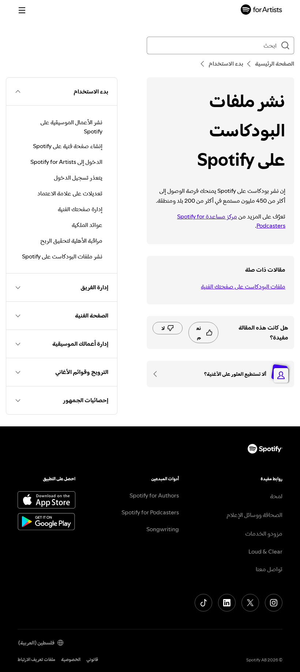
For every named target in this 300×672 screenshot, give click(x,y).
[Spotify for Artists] (261, 10)
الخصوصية (70, 659)
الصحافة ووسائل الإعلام (254, 515)
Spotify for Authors (154, 495)
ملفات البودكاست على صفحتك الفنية (243, 286)
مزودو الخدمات (263, 533)
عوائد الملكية (87, 225)
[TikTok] (203, 603)
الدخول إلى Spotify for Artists (66, 162)
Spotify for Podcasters (150, 512)
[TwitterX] (250, 603)
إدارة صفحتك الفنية (80, 209)
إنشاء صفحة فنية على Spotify (67, 146)
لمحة (276, 496)
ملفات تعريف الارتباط (36, 659)
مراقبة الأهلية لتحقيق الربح (71, 240)
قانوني (92, 659)
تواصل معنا (269, 569)
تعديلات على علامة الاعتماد (69, 193)
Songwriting (162, 529)
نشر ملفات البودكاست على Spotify (62, 256)
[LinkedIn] (227, 603)
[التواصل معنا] (158, 374)
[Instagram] (273, 603)
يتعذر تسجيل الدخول (78, 177)
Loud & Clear (265, 551)
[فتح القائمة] (22, 10)
